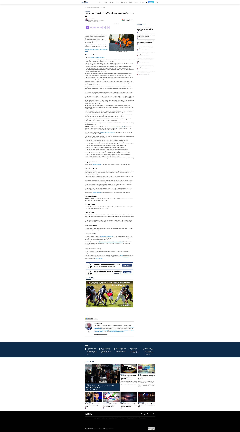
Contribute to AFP (113, 418)
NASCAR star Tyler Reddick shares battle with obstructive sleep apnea (100, 386)
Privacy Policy (142, 418)
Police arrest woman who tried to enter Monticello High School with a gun (146, 377)
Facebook (126, 256)
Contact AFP (97, 418)
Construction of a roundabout (106, 236)
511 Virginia (120, 255)
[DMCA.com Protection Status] (151, 428)
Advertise (136, 2)
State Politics (88, 402)
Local (140, 374)
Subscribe (131, 2)
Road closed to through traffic (119, 126)
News (100, 2)
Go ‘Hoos (111, 2)
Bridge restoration (97, 164)
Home (86, 7)
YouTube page (105, 330)
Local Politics (106, 402)
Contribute (151, 2)
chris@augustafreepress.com (117, 331)
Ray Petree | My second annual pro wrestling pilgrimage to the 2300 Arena (128, 377)
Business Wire (124, 2)
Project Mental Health (132, 418)
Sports (117, 2)
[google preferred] (125, 20)
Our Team (142, 2)
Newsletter (122, 418)
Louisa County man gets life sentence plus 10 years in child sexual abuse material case (146, 60)
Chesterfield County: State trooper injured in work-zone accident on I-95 (146, 405)
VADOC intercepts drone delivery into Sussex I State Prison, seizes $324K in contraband (145, 29)
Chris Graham (98, 323)
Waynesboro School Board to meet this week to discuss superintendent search (110, 405)
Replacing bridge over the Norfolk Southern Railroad (111, 241)
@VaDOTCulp (99, 258)
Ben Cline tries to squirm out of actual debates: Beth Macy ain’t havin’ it (92, 405)
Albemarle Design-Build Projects (97, 57)
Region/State (88, 11)
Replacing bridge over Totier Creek (107, 132)
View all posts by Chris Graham (100, 334)
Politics (105, 2)
